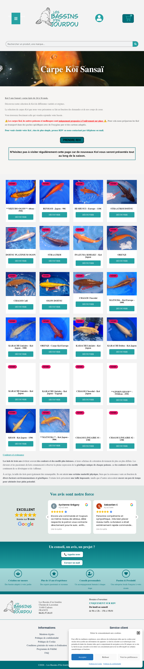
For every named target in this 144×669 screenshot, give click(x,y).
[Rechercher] (135, 44)
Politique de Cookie (95, 664)
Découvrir (20, 217)
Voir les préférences (129, 657)
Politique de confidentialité (112, 664)
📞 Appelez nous (72, 554)
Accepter (82, 657)
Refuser (105, 657)
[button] (138, 632)
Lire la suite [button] (56, 529)
